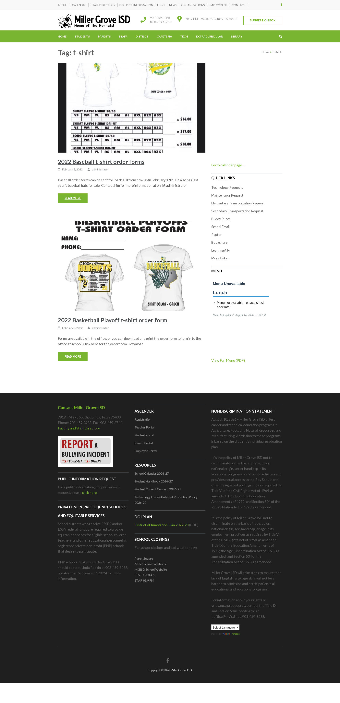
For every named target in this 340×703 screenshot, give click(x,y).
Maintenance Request (227, 195)
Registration (143, 419)
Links (161, 5)
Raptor (216, 235)
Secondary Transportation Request (237, 211)
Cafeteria (164, 36)
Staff (123, 36)
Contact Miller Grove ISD (81, 407)
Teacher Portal (144, 427)
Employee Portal (146, 451)
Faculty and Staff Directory (79, 428)
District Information (136, 5)
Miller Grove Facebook (150, 564)
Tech (184, 36)
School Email (220, 227)
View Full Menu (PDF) (228, 360)
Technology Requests (227, 187)
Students (82, 36)
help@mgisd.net (160, 21)
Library (236, 36)
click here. (90, 492)
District (142, 36)
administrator (100, 169)
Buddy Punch (221, 219)
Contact (239, 5)
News (173, 5)
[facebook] (281, 4)
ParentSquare (144, 558)
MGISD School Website (151, 569)
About (63, 5)
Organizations (193, 5)
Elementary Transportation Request (238, 203)
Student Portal (144, 435)
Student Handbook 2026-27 (154, 481)
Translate (235, 634)
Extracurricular (209, 36)
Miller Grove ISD (181, 670)
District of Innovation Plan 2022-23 (161, 525)
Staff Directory (103, 5)
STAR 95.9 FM (144, 580)
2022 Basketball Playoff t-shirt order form (112, 320)
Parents (104, 36)
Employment (218, 5)
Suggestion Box (262, 20)
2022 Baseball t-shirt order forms (101, 161)
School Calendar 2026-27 (152, 473)
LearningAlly (220, 250)
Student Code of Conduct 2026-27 (158, 489)
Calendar (79, 5)
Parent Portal (144, 443)
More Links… (220, 258)
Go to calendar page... (227, 165)
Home (62, 36)
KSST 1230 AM (145, 575)
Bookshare (219, 242)
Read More (73, 198)
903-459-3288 (160, 17)
